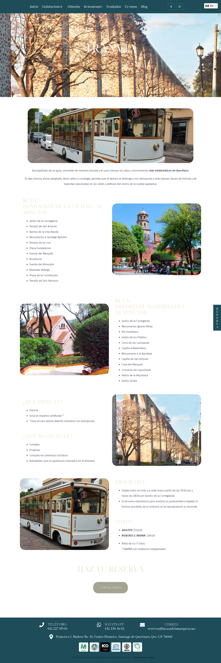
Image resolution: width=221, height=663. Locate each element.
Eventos (131, 6)
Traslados (113, 6)
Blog (144, 6)
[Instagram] (179, 6)
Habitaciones (52, 6)
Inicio (34, 6)
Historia (74, 6)
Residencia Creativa (144, 657)
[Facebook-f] (171, 6)
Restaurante (93, 6)
